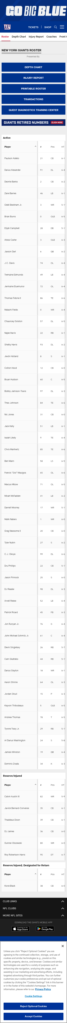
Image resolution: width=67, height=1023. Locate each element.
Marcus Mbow (11, 484)
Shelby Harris (10, 344)
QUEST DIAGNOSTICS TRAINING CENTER (33, 109)
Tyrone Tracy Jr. (11, 728)
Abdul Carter (10, 239)
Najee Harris (10, 333)
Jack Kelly (9, 426)
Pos (52, 146)
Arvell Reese (10, 600)
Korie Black (9, 885)
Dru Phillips (10, 565)
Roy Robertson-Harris (14, 854)
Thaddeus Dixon (12, 819)
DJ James (9, 831)
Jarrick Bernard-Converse (16, 808)
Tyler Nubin (9, 542)
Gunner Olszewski (13, 843)
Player (7, 146)
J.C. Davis (9, 263)
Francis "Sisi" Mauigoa (15, 472)
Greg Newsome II (12, 531)
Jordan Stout (10, 693)
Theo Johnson (11, 402)
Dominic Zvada (11, 763)
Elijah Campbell (11, 228)
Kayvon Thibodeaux (13, 705)
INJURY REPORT (33, 77)
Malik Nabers (10, 519)
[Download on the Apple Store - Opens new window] (20, 929)
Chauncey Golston (13, 321)
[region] (33, 982)
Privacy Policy (43, 989)
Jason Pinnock (11, 577)
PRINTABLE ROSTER (33, 88)
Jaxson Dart (10, 251)
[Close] (63, 946)
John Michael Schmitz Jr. (16, 635)
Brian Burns (10, 216)
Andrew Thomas (12, 717)
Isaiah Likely (10, 437)
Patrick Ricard (11, 612)
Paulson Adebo (11, 158)
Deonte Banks (11, 181)
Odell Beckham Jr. (13, 204)
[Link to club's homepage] (7, 25)
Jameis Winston (12, 752)
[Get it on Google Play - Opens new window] (45, 930)
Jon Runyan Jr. (11, 624)
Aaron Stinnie (11, 682)
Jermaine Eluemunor (14, 286)
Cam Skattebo (11, 659)
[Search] (55, 27)
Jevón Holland (11, 356)
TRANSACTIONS (33, 99)
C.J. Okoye (9, 554)
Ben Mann (9, 461)
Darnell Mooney (11, 507)
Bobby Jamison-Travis (15, 391)
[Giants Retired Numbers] (33, 122)
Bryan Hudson (11, 379)
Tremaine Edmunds (13, 274)
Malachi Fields (11, 309)
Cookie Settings (33, 996)
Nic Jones (9, 414)
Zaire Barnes (10, 193)
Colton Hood (10, 368)
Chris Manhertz (11, 449)
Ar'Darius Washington (14, 740)
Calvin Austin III (11, 796)
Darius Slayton (11, 670)
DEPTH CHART (33, 67)
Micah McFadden (12, 496)
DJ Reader (9, 589)
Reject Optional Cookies (33, 1006)
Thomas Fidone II (12, 298)
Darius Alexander (12, 170)
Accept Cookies (33, 1016)
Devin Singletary (12, 647)
